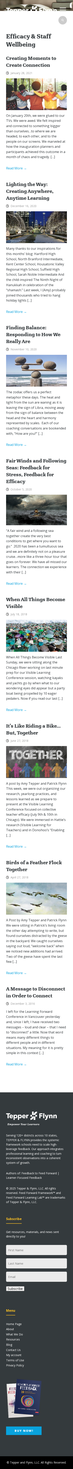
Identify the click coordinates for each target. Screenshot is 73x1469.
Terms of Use (15, 1360)
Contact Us (13, 1350)
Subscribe (15, 1288)
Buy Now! (24, 1431)
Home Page (14, 1324)
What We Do (14, 1334)
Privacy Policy (15, 1365)
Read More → (16, 168)
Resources (13, 1339)
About (10, 1329)
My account (13, 1355)
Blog (9, 1345)
